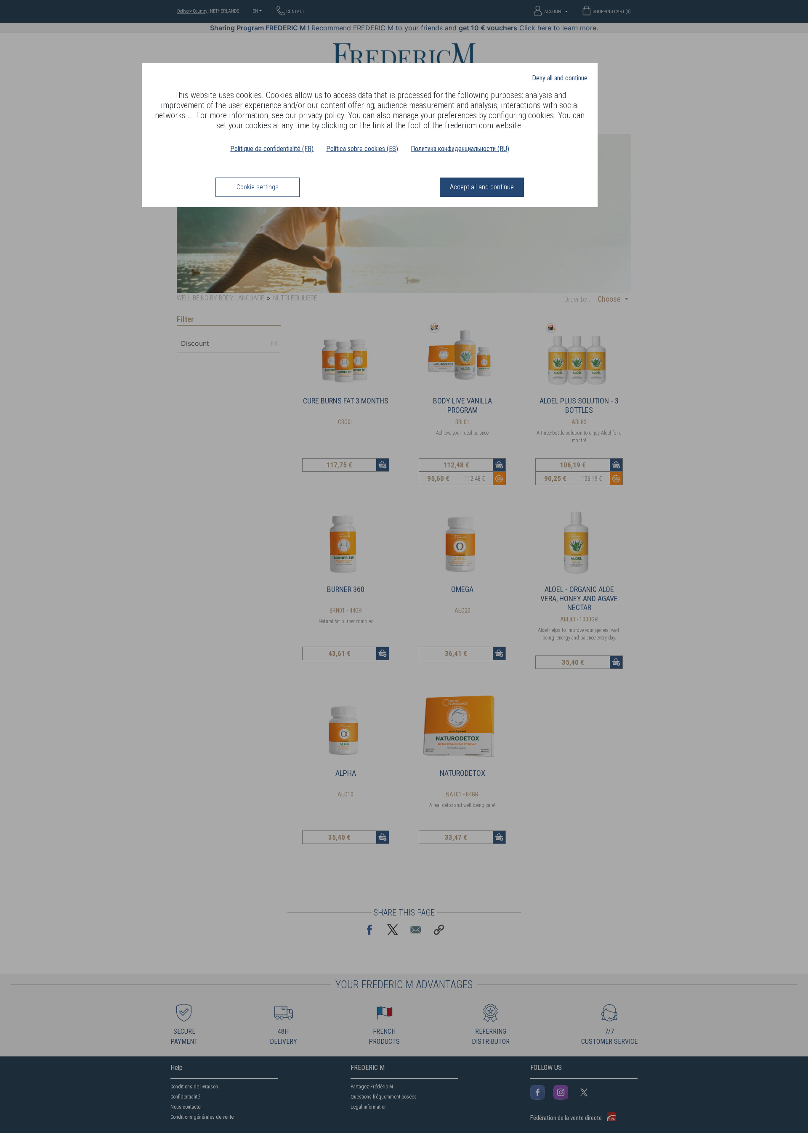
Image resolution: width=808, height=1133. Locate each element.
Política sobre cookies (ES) (362, 149)
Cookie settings (258, 187)
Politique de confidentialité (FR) (272, 149)
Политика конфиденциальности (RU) (460, 149)
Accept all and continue (482, 187)
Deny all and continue (559, 78)
